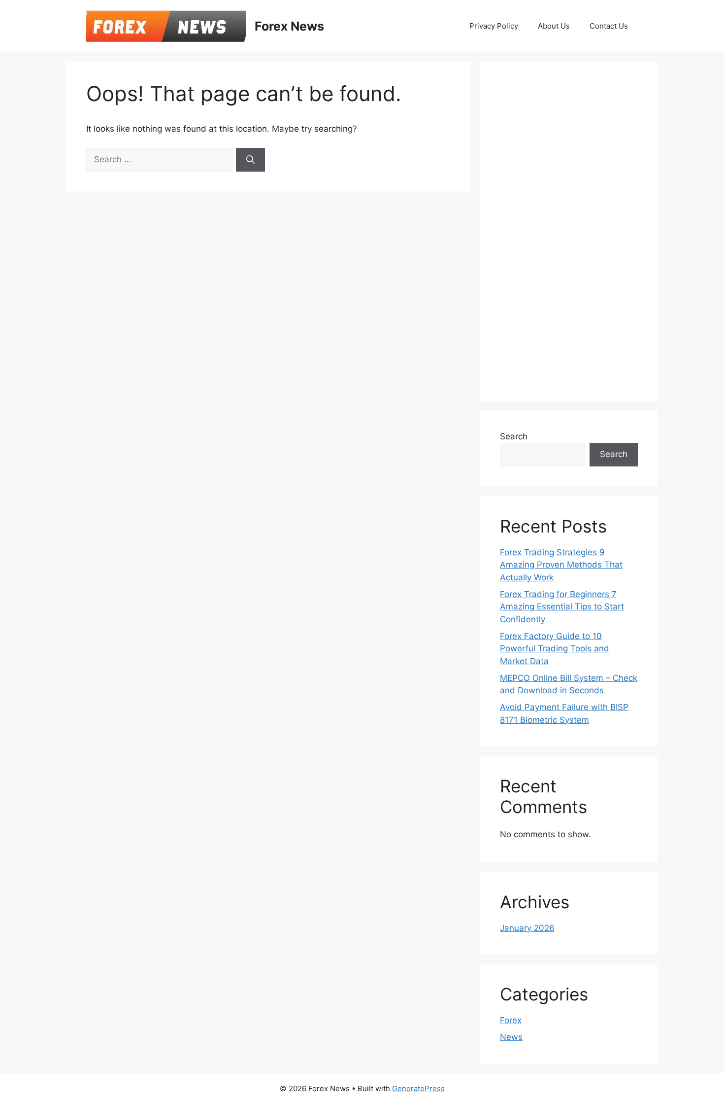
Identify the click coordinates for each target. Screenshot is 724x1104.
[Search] (250, 160)
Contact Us (609, 26)
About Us (554, 26)
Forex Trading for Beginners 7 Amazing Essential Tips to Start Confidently (562, 606)
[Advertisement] (574, 229)
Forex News (289, 26)
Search (513, 436)
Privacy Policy (493, 26)
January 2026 (527, 928)
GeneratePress (418, 1088)
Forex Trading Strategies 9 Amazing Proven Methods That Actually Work (561, 564)
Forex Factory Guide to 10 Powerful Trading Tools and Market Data (554, 648)
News (511, 1037)
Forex (511, 1020)
